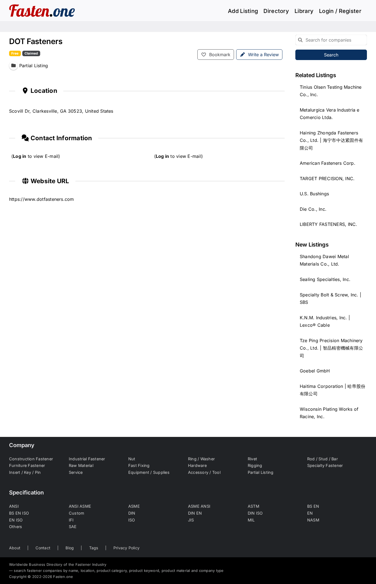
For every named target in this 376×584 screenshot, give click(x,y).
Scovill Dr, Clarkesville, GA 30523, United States (61, 111)
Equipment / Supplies (149, 472)
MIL (251, 520)
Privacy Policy (126, 547)
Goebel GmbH (315, 371)
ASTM (253, 506)
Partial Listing (261, 472)
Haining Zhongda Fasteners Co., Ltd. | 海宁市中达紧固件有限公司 (331, 140)
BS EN (313, 506)
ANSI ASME (80, 506)
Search (331, 55)
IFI (71, 520)
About (14, 547)
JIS (191, 520)
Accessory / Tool (204, 472)
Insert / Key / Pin (25, 472)
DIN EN (195, 513)
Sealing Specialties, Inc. (325, 279)
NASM (313, 520)
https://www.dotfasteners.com (41, 199)
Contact (43, 547)
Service (76, 472)
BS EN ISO (19, 513)
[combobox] (331, 40)
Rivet (252, 458)
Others (15, 526)
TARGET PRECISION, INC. (327, 178)
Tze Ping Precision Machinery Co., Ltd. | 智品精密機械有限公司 (331, 348)
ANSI (14, 506)
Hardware (197, 465)
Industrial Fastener (87, 458)
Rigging (255, 465)
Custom (76, 513)
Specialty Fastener (325, 465)
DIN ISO (255, 513)
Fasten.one (63, 576)
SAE (73, 526)
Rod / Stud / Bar (322, 458)
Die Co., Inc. (313, 209)
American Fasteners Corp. (327, 163)
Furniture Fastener (27, 465)
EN (310, 513)
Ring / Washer (201, 458)
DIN (131, 513)
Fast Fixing (139, 465)
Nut (131, 458)
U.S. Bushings (314, 193)
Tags (93, 547)
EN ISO (16, 520)
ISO (131, 520)
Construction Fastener (31, 458)
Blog (70, 547)
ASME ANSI (199, 506)
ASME (134, 506)
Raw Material (81, 465)
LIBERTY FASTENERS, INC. (328, 224)
